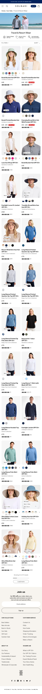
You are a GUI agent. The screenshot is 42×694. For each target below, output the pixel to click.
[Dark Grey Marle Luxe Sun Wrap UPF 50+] (9, 158)
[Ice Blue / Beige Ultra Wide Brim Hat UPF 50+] (9, 556)
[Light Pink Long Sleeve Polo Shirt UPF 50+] (36, 556)
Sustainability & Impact (9, 656)
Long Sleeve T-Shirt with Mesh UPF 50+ (30, 384)
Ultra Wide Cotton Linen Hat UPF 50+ (10, 517)
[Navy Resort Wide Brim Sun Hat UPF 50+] (6, 245)
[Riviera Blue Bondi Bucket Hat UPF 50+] (6, 73)
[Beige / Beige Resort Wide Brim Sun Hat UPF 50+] (9, 245)
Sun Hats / (10, 11)
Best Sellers (5, 622)
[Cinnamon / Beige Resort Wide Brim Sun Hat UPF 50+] (3, 245)
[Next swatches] (19, 73)
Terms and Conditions (27, 689)
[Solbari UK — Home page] (21, 6)
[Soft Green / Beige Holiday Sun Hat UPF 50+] (36, 512)
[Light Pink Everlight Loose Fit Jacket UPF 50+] (9, 201)
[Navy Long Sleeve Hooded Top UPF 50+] (3, 423)
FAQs (24, 625)
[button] (2, 6)
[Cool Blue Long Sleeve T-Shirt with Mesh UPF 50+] (26, 379)
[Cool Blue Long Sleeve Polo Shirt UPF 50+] (26, 556)
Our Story (5, 650)
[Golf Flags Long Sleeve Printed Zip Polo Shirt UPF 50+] (3, 379)
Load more (21, 581)
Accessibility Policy (34, 689)
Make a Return (27, 640)
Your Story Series (28, 662)
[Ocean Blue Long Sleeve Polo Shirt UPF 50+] (23, 468)
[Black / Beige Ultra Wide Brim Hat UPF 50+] (6, 556)
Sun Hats (4, 631)
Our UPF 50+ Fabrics (29, 653)
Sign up (21, 610)
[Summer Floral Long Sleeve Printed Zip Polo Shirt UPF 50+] (3, 334)
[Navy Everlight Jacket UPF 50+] (23, 423)
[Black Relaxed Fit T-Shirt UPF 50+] (23, 334)
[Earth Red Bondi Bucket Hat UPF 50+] (9, 73)
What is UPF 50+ (28, 650)
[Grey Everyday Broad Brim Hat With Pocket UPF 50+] (29, 116)
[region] (11, 73)
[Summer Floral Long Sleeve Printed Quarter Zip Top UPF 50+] (23, 290)
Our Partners (6, 653)
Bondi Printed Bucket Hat (30, 77)
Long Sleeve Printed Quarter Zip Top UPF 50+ (30, 250)
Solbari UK (9, 689)
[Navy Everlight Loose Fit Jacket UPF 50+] (6, 201)
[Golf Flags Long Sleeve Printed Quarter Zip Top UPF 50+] (3, 290)
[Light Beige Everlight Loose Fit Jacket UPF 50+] (3, 201)
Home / (4, 11)
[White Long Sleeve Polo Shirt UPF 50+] (29, 468)
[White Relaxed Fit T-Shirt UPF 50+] (29, 334)
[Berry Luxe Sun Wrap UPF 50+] (12, 158)
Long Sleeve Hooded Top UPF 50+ (10, 428)
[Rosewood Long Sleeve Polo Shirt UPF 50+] (29, 556)
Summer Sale (6, 637)
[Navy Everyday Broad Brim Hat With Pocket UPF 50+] (32, 116)
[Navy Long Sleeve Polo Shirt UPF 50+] (12, 468)
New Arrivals (6, 625)
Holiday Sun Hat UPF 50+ (30, 516)
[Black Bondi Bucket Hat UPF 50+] (26, 158)
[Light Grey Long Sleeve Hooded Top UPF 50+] (6, 423)
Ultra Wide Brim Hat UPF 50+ (8, 562)
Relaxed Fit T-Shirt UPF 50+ (28, 339)
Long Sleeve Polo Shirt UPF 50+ (9, 473)
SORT (36, 43)
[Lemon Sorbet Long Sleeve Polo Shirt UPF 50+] (23, 556)
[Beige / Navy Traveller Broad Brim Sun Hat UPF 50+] (29, 201)
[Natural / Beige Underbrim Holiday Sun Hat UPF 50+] (32, 512)
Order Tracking (28, 634)
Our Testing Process (29, 656)
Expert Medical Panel (30, 659)
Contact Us (26, 622)
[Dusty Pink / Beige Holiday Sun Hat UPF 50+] (26, 512)
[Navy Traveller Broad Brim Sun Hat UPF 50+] (26, 201)
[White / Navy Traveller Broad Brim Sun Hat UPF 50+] (23, 201)
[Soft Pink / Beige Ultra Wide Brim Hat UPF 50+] (3, 556)
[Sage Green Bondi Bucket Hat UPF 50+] (3, 73)
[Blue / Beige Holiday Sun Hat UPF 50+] (23, 512)
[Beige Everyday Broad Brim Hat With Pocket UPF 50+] (23, 116)
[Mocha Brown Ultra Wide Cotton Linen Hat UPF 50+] (9, 512)
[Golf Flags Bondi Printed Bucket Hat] (3, 116)
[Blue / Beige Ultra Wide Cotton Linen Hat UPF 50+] (6, 512)
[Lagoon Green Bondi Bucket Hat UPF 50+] (12, 73)
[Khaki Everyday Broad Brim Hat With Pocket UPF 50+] (26, 116)
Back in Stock (6, 628)
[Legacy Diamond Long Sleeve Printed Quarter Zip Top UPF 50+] (23, 245)
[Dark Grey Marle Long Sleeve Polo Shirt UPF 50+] (16, 468)
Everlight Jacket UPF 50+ (30, 427)
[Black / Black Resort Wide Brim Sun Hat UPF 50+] (12, 245)
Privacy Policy (14, 689)
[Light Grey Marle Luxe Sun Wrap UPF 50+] (16, 158)
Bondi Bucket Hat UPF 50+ (11, 77)
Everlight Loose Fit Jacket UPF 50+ (11, 206)
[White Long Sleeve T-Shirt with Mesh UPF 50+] (23, 379)
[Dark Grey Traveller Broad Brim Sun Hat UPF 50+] (32, 201)
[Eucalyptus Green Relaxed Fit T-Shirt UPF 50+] (26, 334)
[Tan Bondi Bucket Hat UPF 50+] (16, 73)
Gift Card (4, 634)
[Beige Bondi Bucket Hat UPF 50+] (23, 158)
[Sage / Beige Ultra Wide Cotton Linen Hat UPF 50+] (12, 512)
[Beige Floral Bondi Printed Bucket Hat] (23, 73)
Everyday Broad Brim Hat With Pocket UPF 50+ (30, 121)
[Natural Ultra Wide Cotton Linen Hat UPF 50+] (3, 512)
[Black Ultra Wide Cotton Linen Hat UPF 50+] (16, 512)
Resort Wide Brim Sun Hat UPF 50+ (11, 250)
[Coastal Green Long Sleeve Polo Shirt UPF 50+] (3, 468)
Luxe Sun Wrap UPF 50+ (10, 162)
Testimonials (5, 662)
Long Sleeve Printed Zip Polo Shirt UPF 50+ (10, 339)
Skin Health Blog (28, 665)
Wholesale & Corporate (9, 665)
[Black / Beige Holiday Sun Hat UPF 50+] (29, 512)
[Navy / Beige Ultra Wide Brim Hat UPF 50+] (16, 556)
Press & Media (6, 659)
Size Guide (26, 628)
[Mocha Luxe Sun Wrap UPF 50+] (6, 158)
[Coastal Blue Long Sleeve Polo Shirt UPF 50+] (6, 468)
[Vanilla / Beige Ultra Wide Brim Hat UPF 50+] (12, 556)
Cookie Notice (19, 689)
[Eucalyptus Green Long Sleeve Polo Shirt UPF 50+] (9, 468)
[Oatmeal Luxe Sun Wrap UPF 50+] (3, 158)
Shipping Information (29, 631)
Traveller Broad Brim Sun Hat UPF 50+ (30, 206)
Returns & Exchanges (30, 637)
